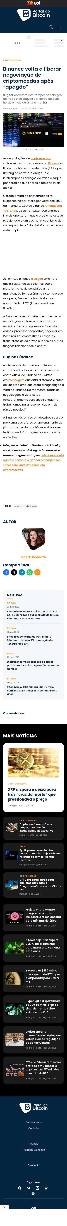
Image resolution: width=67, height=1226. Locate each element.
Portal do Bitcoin (33, 14)
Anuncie (33, 1143)
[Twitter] (28, 1188)
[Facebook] (19, 1188)
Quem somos (33, 1122)
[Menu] (59, 27)
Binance (53, 163)
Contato (33, 1128)
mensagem (16, 380)
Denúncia (33, 1165)
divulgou (37, 279)
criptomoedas (41, 158)
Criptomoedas (12, 60)
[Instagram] (37, 1188)
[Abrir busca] (51, 27)
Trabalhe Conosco (33, 1150)
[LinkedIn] (46, 1188)
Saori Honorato (33, 557)
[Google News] (33, 1193)
